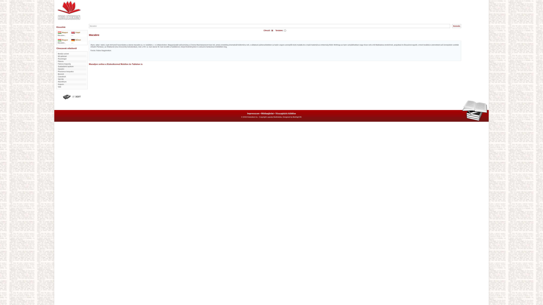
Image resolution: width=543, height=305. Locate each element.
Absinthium (62, 82)
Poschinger (62, 59)
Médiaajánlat (267, 113)
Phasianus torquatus (66, 72)
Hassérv (61, 69)
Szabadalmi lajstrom (66, 66)
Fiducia (60, 61)
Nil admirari (62, 56)
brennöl (61, 74)
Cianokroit (62, 77)
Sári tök (61, 79)
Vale (59, 87)
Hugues (61, 84)
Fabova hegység (64, 64)
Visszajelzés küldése (285, 113)
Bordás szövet (63, 54)
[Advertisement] (280, 8)
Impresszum (253, 113)
